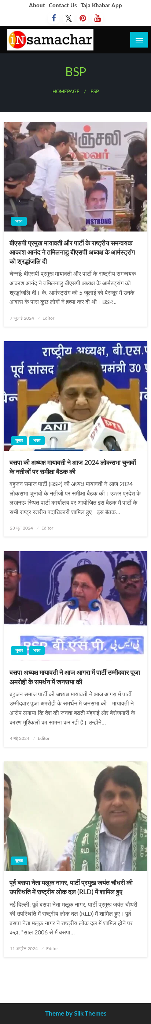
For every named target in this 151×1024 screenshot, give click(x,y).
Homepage (66, 92)
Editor (48, 318)
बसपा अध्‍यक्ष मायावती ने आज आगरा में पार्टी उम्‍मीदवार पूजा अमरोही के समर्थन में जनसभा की (75, 677)
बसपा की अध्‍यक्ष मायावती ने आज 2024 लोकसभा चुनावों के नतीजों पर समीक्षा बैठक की (73, 467)
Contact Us (63, 5)
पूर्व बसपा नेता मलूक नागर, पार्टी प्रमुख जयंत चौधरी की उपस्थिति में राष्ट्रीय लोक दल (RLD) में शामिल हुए (71, 888)
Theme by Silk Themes (75, 1013)
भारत (18, 221)
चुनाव (19, 440)
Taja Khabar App (101, 5)
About (37, 5)
